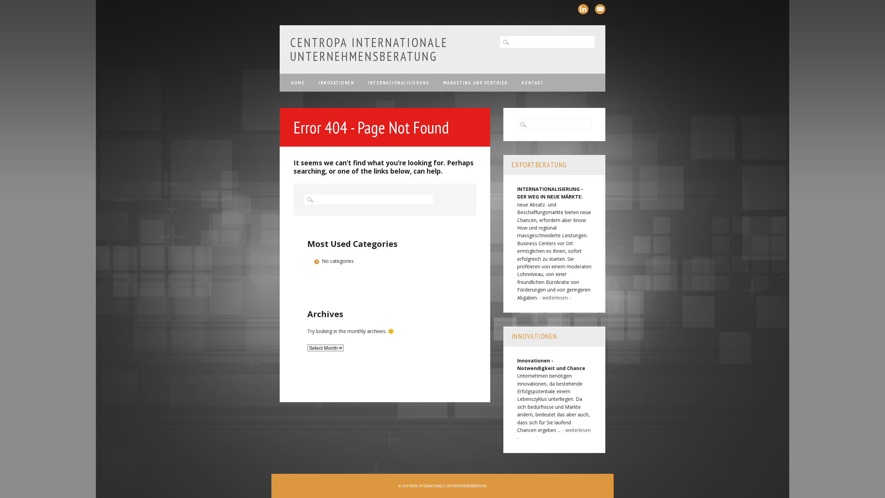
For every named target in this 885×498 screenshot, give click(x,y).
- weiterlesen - (555, 297)
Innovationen (336, 83)
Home (298, 83)
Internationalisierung (398, 83)
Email (600, 9)
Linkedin (583, 9)
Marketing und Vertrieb (475, 83)
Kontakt (532, 83)
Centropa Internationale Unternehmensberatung (369, 49)
